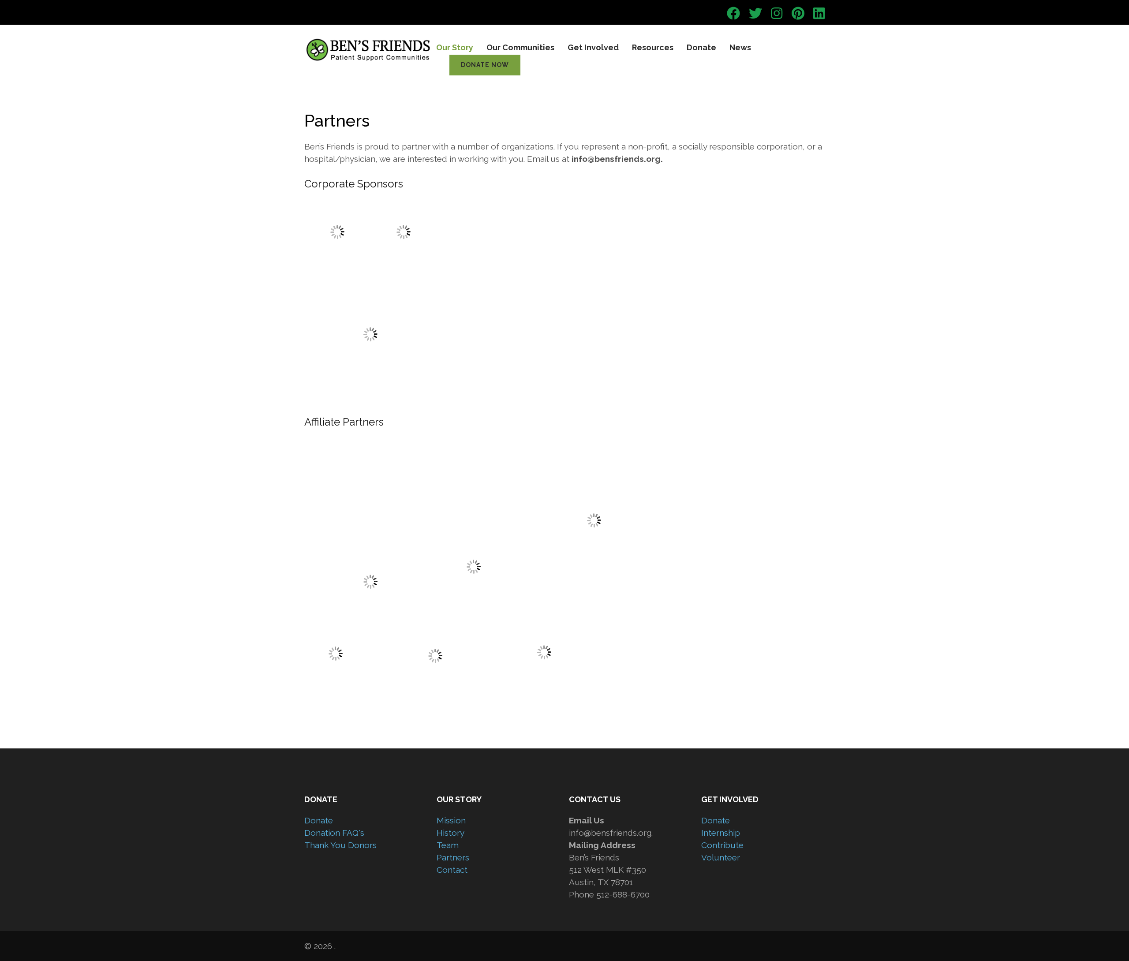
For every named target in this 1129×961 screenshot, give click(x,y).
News (740, 47)
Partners (453, 857)
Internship (720, 833)
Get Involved (593, 47)
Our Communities (520, 47)
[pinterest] (798, 13)
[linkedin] (819, 13)
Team (448, 845)
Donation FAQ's (334, 833)
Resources (652, 47)
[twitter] (755, 13)
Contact (452, 870)
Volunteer (720, 857)
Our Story (454, 47)
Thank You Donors (340, 845)
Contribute (722, 845)
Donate (701, 47)
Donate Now (485, 64)
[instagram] (776, 13)
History (450, 833)
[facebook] (733, 13)
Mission (451, 820)
